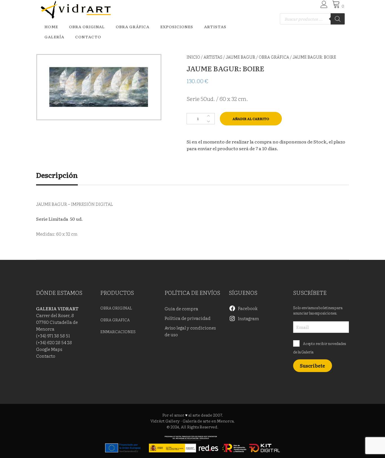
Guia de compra (181, 308)
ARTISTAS (215, 26)
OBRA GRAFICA (115, 319)
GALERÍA (54, 36)
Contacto (88, 36)
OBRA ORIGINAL (87, 26)
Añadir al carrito (251, 118)
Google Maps (49, 349)
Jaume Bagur (240, 57)
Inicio (193, 57)
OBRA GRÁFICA (132, 26)
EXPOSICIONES (176, 26)
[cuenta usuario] (323, 6)
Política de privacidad (188, 318)
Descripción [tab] (57, 175)
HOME (51, 26)
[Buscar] (338, 19)
